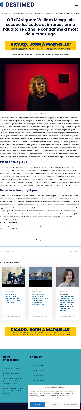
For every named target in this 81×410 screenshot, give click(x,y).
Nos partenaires (38, 365)
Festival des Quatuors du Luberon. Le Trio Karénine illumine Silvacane (12, 298)
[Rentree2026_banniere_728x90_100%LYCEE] (40, 46)
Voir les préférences (70, 404)
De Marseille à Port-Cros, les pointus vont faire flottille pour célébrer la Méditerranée (40, 299)
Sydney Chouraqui (9, 388)
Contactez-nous (38, 375)
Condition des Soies (59, 226)
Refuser (54, 404)
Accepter (38, 404)
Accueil (4, 13)
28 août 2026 (37, 291)
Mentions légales (38, 380)
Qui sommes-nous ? (39, 370)
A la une (11, 316)
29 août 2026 (10, 291)
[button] (77, 388)
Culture (17, 316)
